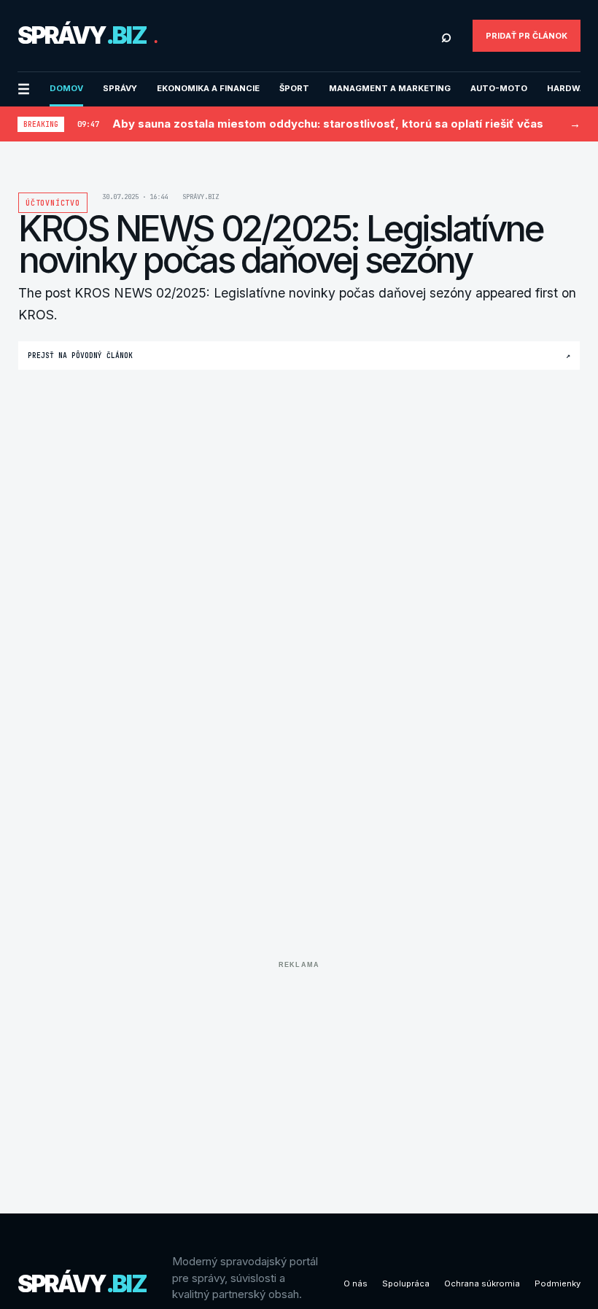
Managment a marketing (390, 88)
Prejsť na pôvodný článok (299, 355)
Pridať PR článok (526, 36)
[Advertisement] (299, 1076)
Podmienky (557, 1283)
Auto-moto (498, 88)
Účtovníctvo (53, 203)
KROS (36, 314)
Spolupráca (406, 1283)
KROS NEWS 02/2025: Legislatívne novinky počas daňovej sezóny (273, 292)
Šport (294, 88)
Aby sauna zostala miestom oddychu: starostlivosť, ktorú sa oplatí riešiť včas (327, 124)
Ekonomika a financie (208, 88)
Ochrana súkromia (482, 1283)
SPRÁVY (120, 88)
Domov (66, 88)
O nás (355, 1283)
